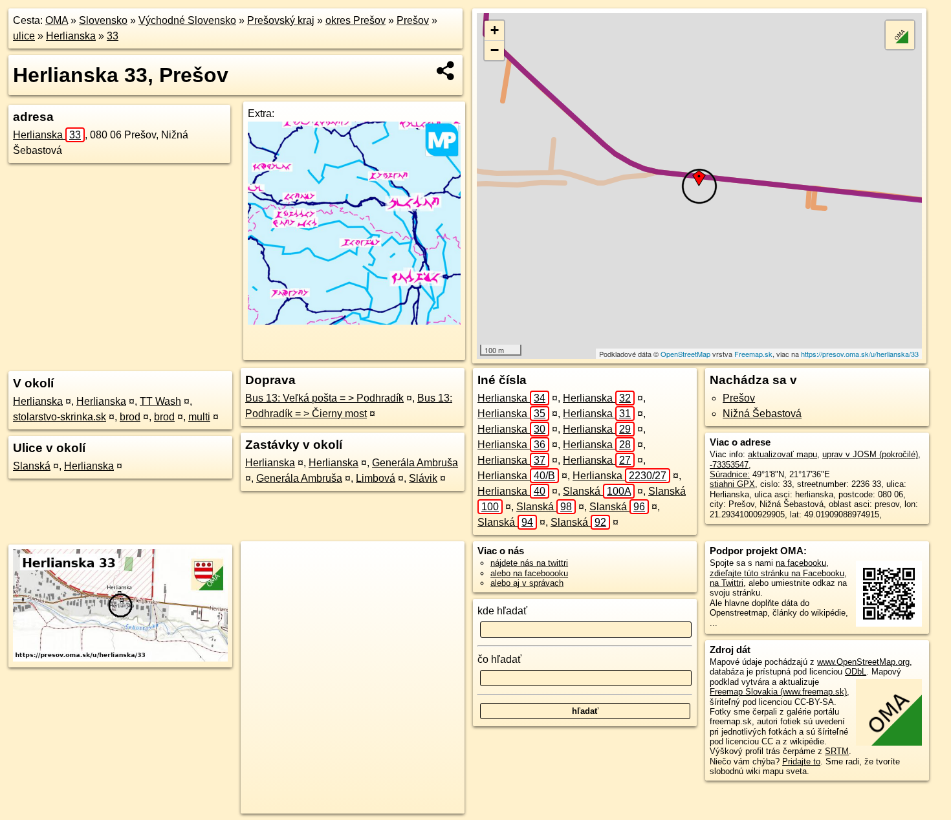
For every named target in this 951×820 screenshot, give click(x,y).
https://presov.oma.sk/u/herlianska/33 (860, 354)
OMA (56, 20)
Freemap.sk (753, 354)
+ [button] (494, 30)
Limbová (375, 478)
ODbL (855, 671)
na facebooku (801, 563)
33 (112, 35)
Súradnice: (730, 474)
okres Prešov (355, 20)
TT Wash (160, 401)
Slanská (31, 465)
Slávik (423, 478)
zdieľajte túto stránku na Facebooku (777, 573)
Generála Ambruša (415, 462)
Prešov (413, 20)
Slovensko (103, 20)
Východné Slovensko (187, 20)
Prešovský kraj (280, 20)
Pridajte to (801, 761)
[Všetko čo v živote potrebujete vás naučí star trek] (354, 321)
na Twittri (726, 583)
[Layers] (900, 35)
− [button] (494, 50)
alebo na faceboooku (529, 573)
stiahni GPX (732, 484)
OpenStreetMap (685, 354)
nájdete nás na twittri (529, 563)
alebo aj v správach (526, 583)
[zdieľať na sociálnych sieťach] (446, 70)
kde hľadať (502, 610)
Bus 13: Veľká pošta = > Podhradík (324, 398)
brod (130, 416)
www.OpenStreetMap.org (863, 662)
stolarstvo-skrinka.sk (59, 416)
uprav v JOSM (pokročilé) (870, 454)
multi (199, 416)
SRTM (837, 751)
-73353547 (729, 464)
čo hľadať (499, 659)
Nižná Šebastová (762, 413)
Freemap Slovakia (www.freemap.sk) (778, 691)
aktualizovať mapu (782, 454)
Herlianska (71, 35)
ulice (24, 35)
